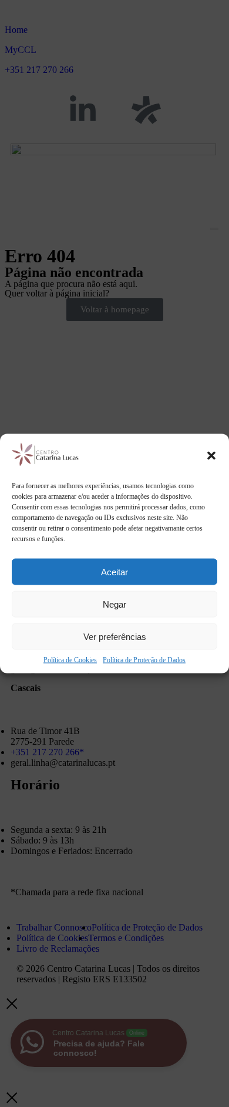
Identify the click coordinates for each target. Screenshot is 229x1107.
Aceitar (114, 571)
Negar (114, 604)
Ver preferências (114, 636)
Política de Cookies (70, 660)
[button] (211, 456)
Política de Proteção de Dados (144, 660)
